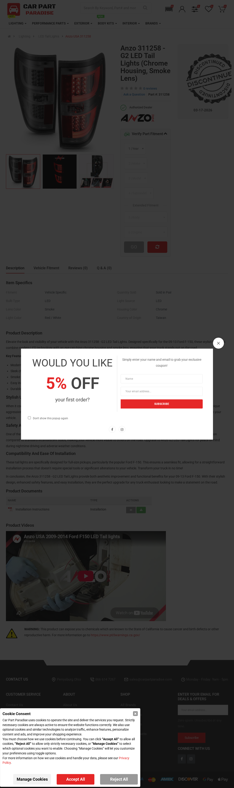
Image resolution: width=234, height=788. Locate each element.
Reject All (119, 779)
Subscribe (161, 404)
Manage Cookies (32, 779)
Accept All (75, 779)
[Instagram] (122, 429)
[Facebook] (112, 429)
